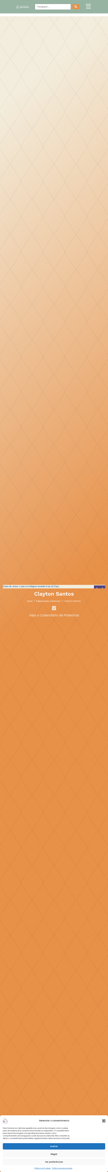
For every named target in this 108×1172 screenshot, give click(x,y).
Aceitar (54, 1146)
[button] (103, 1120)
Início (30, 601)
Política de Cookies (42, 1168)
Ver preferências (54, 1161)
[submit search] (75, 6)
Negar (54, 1154)
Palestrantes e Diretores (48, 601)
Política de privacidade (62, 1168)
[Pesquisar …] (53, 7)
